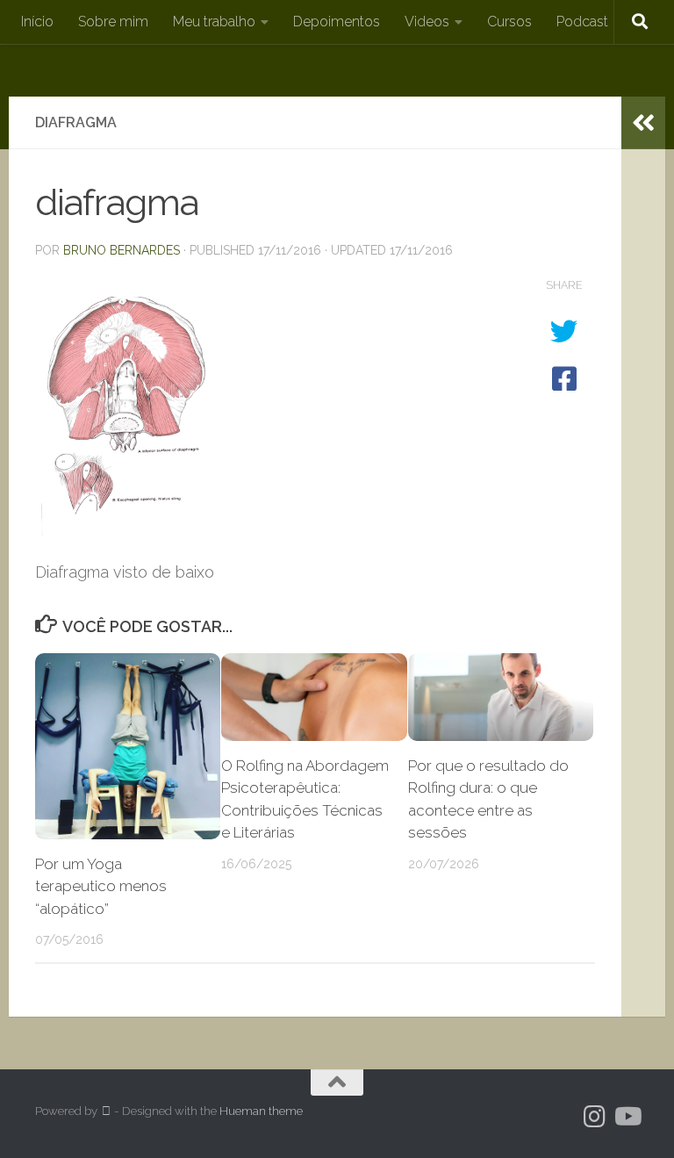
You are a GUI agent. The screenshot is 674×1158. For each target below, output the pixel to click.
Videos (427, 21)
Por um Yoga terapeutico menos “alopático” (101, 886)
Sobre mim (113, 21)
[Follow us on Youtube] (626, 1116)
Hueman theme (261, 1111)
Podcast (582, 21)
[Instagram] (595, 1116)
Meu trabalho (214, 21)
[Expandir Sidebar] (643, 123)
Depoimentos (336, 21)
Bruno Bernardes (121, 250)
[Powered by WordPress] (105, 1111)
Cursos (509, 21)
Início (37, 21)
